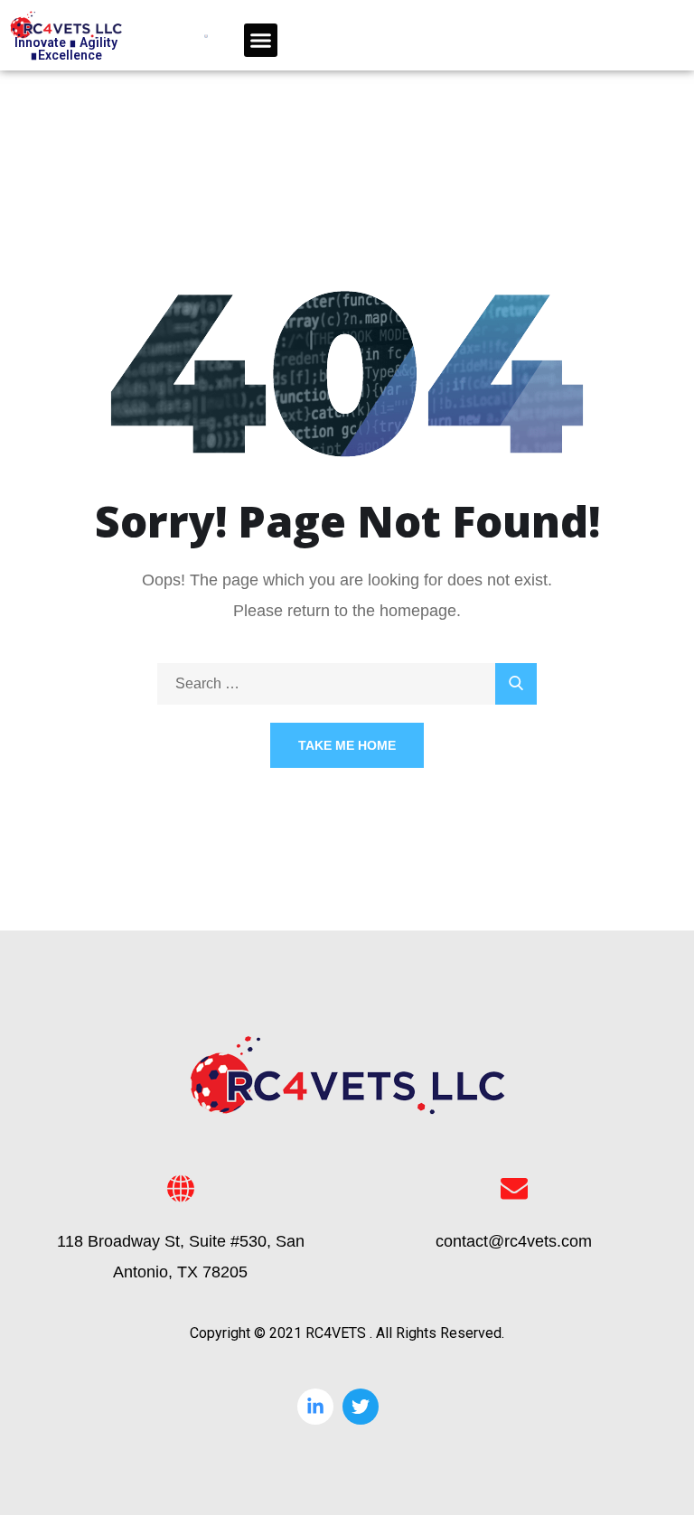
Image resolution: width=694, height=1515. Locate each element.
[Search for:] (347, 683)
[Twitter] (360, 1407)
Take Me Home (347, 745)
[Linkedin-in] (315, 1407)
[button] (261, 40)
